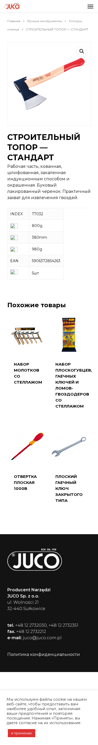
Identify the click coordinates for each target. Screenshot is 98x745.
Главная (13, 21)
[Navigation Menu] (90, 6)
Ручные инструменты (44, 21)
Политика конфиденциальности (43, 654)
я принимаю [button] (21, 733)
